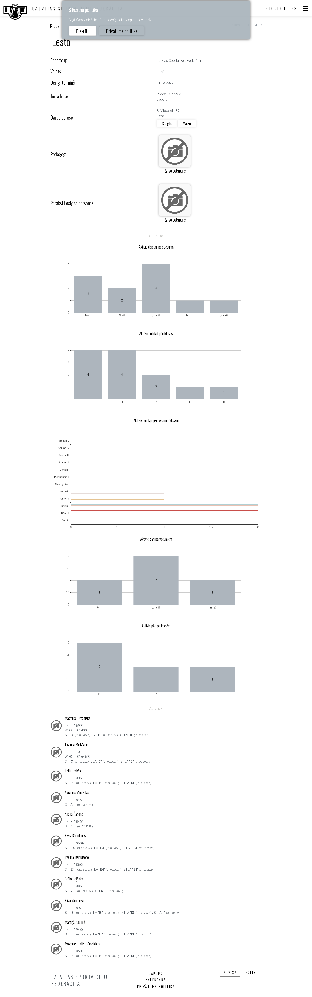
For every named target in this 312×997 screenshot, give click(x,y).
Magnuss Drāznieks (77, 718)
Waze (187, 123)
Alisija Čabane (74, 814)
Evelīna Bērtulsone (77, 857)
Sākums (156, 973)
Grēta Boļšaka (74, 879)
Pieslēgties (281, 8)
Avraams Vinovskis (77, 792)
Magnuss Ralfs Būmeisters (82, 943)
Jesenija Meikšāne (76, 744)
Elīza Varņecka (74, 900)
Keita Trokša (73, 770)
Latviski (230, 972)
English (251, 972)
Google (167, 123)
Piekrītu (82, 31)
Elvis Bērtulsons (75, 835)
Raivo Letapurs (175, 170)
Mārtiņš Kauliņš (75, 922)
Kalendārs (156, 979)
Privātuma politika (121, 31)
